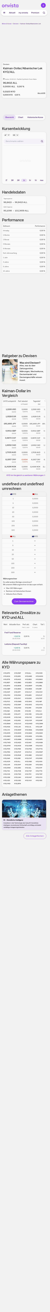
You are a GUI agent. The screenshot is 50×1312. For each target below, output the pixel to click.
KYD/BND (17, 689)
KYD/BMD (39, 683)
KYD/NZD (17, 743)
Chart (20, 117)
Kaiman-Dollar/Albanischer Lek (30, 24)
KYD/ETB (7, 679)
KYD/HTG (39, 705)
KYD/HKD (17, 708)
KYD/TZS (7, 771)
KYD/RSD (39, 758)
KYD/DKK (17, 695)
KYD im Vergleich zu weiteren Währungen (25, 475)
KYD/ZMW (39, 724)
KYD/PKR (7, 749)
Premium (35, 12)
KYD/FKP (39, 698)
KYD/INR (28, 708)
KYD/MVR (17, 733)
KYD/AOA (7, 676)
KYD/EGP (17, 673)
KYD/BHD (39, 679)
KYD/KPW (7, 746)
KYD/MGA (28, 730)
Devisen (16, 24)
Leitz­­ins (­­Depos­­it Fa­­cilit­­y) (15, 644)
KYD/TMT (39, 774)
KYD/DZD (39, 673)
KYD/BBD (17, 683)
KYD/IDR (39, 708)
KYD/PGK (28, 749)
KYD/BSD (28, 679)
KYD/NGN (39, 743)
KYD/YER (28, 714)
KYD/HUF (28, 777)
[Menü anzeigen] (4, 12)
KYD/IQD (7, 711)
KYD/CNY (39, 692)
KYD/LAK (17, 727)
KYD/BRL (39, 686)
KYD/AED (28, 695)
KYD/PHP (17, 752)
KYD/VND (7, 784)
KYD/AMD (28, 676)
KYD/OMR (28, 746)
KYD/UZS (7, 780)
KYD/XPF (17, 692)
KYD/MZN (17, 736)
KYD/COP (28, 720)
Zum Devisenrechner (24, 601)
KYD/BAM (7, 724)
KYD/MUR (39, 733)
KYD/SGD (28, 761)
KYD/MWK (39, 730)
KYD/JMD (7, 714)
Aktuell (12, 12)
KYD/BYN (17, 784)
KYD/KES (17, 720)
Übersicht (9, 117)
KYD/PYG (39, 749)
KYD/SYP (39, 768)
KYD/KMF (39, 720)
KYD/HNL (7, 708)
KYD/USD (17, 780)
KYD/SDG (39, 765)
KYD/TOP (28, 771)
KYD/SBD (28, 755)
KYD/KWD (28, 724)
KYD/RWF (39, 752)
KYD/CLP (28, 692)
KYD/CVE (28, 717)
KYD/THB (17, 771)
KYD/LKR (7, 765)
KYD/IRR (17, 711)
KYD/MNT (7, 739)
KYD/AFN (7, 673)
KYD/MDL (39, 736)
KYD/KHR (7, 717)
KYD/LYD (7, 730)
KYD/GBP (7, 689)
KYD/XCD (39, 746)
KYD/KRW (7, 768)
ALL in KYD (41, 93)
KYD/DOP (7, 698)
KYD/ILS (39, 711)
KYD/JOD (39, 714)
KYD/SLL (17, 761)
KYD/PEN (7, 752)
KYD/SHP (17, 765)
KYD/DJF (39, 695)
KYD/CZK (7, 774)
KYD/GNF (17, 705)
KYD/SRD (17, 768)
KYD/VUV (28, 780)
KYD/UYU (39, 777)
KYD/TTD (39, 771)
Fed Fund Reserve (12, 632)
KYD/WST (39, 755)
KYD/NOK (17, 746)
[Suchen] (42, 141)
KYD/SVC (17, 698)
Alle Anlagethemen (35, 836)
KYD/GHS (28, 701)
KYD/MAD (28, 733)
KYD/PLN (28, 752)
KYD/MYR (7, 733)
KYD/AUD (17, 679)
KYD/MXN (28, 736)
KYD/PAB (17, 749)
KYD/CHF (28, 758)
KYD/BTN (7, 686)
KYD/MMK (17, 739)
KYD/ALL (28, 673)
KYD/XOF (7, 692)
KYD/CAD (17, 717)
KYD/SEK (17, 758)
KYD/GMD (17, 701)
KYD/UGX (7, 777)
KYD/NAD (28, 739)
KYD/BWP (28, 686)
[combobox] (24, 141)
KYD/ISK (28, 711)
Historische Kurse (35, 117)
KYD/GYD (28, 705)
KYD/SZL (28, 768)
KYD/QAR (7, 720)
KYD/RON (7, 755)
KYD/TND (17, 774)
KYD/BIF (39, 689)
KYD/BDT (7, 683)
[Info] (7, 134)
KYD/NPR (39, 739)
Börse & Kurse (6, 24)
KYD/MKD (7, 736)
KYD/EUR (28, 698)
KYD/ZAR (28, 765)
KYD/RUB (17, 755)
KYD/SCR (7, 761)
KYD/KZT (39, 717)
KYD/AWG (39, 676)
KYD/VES (39, 780)
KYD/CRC (7, 695)
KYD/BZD (28, 683)
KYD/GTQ (7, 705)
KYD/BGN (28, 689)
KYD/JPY (17, 714)
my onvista (23, 12)
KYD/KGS (7, 727)
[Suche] (44, 12)
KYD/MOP (17, 730)
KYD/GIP (39, 701)
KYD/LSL (28, 727)
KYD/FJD (7, 701)
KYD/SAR (7, 758)
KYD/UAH (17, 777)
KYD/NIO (28, 743)
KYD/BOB (17, 686)
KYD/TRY (28, 774)
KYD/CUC (17, 724)
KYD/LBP (39, 727)
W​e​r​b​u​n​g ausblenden (33, 42)
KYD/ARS (17, 676)
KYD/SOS (39, 761)
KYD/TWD (7, 743)
